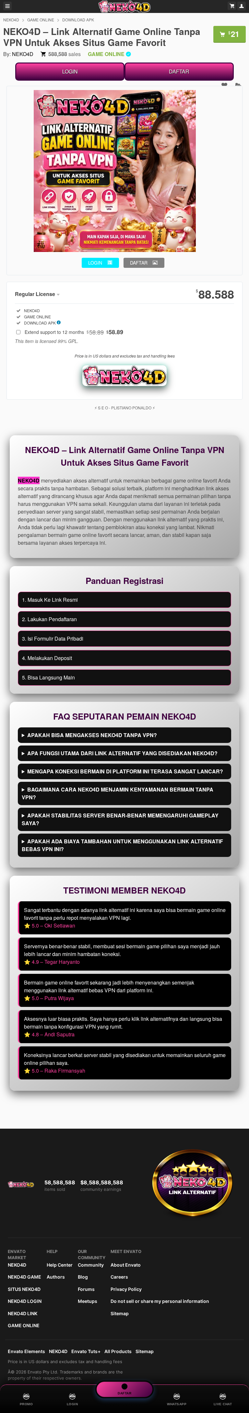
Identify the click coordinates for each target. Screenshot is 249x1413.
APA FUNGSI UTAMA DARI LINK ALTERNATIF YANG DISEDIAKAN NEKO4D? (122, 753)
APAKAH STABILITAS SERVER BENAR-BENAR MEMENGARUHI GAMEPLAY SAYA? (120, 819)
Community (91, 1265)
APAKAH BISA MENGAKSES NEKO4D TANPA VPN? (92, 735)
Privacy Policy (126, 1289)
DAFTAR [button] (139, 262)
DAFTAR (179, 71)
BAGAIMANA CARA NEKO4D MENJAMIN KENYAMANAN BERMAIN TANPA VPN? (117, 793)
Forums (86, 1289)
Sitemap (120, 1313)
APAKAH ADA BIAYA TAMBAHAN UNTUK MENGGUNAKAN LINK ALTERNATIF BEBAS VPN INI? (122, 845)
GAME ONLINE (40, 19)
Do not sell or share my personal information (160, 1301)
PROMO (26, 1404)
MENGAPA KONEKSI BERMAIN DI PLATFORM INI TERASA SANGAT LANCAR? (125, 771)
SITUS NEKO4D (24, 1289)
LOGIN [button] (95, 262)
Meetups (87, 1301)
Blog (83, 1277)
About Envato (126, 1265)
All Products (118, 1351)
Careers (119, 1277)
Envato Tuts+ (86, 1351)
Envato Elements (26, 1351)
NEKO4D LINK (22, 1313)
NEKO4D (11, 19)
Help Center (60, 1265)
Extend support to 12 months (74, 332)
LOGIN (70, 71)
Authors (56, 1277)
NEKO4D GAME (24, 1277)
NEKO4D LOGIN (25, 1301)
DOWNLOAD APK (78, 19)
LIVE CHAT (223, 1404)
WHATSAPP (176, 1404)
